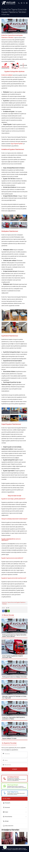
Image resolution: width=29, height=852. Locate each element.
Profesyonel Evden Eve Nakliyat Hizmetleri (14, 677)
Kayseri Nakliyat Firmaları (9, 738)
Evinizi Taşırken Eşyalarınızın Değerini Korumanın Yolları (12, 656)
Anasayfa (3, 14)
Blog (8, 14)
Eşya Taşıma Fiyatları (17, 143)
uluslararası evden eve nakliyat (19, 849)
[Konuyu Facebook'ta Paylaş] (3, 611)
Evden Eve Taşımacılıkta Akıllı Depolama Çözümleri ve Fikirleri (13, 718)
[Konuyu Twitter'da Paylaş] (6, 611)
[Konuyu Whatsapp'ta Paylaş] (8, 611)
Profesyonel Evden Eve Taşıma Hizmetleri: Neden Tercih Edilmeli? (14, 635)
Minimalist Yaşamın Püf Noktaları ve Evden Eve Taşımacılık (14, 697)
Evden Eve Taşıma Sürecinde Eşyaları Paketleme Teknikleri (13, 603)
